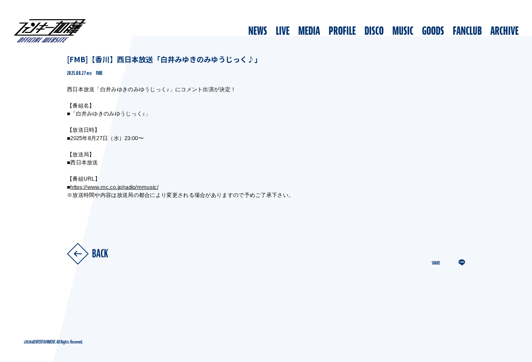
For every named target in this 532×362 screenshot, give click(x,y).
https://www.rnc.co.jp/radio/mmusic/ (114, 187)
